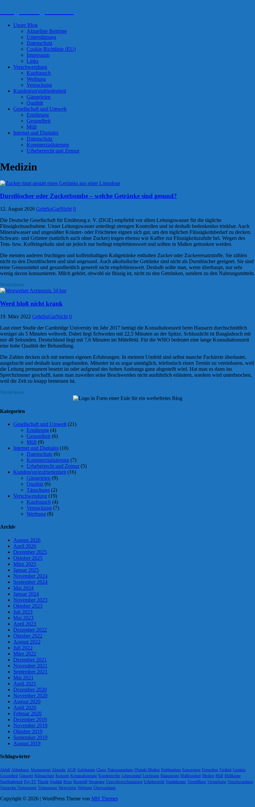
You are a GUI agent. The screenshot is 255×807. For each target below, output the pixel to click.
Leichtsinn (151, 775)
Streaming (97, 781)
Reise (67, 781)
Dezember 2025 (30, 552)
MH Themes (104, 798)
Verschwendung (30, 67)
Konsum (62, 775)
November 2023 (30, 600)
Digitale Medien (147, 769)
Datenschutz (39, 43)
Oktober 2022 (27, 636)
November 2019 (30, 725)
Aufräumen (86, 769)
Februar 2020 (27, 713)
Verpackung (39, 85)
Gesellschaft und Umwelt (39, 109)
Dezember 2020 (30, 689)
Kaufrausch (39, 73)
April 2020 (24, 707)
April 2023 (24, 624)
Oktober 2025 (27, 558)
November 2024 (30, 576)
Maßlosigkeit (190, 775)
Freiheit (225, 769)
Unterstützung (41, 37)
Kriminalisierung (83, 775)
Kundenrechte (109, 775)
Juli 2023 (23, 612)
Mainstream (169, 775)
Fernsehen (210, 769)
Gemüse (239, 769)
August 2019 (27, 743)
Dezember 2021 (30, 659)
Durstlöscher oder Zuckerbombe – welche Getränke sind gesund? (88, 195)
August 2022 (27, 642)
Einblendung (171, 769)
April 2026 (24, 546)
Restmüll (80, 781)
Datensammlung (120, 769)
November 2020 (30, 695)
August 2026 (27, 540)
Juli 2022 (23, 648)
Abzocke (59, 769)
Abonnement (40, 769)
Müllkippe (232, 775)
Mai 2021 (23, 677)
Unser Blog (25, 25)
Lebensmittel (131, 775)
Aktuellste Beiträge (47, 31)
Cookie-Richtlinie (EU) (51, 49)
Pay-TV (30, 781)
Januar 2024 (26, 594)
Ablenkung (20, 769)
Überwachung (104, 787)
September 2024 (30, 582)
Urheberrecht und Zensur (53, 150)
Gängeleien (38, 97)
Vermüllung (196, 781)
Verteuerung (47, 787)
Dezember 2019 (30, 719)
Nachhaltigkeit (11, 781)
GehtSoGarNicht (54, 209)
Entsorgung (191, 769)
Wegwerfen (67, 787)
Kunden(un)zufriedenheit (39, 91)
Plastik (43, 781)
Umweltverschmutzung (124, 781)
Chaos (101, 769)
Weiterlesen (12, 284)
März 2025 (24, 564)
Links (33, 61)
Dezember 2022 (30, 630)
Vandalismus (176, 781)
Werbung (36, 79)
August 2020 (27, 701)
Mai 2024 (23, 588)
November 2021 (30, 665)
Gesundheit (38, 121)
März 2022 (24, 653)
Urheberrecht (154, 781)
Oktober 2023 (27, 606)
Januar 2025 (26, 570)
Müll (32, 127)
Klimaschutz (44, 775)
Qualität (35, 103)
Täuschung (38, 490)
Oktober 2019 (27, 731)
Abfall (5, 769)
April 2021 (24, 683)
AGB (71, 769)
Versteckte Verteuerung (18, 787)
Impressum (38, 55)
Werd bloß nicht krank (31, 303)
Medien (208, 775)
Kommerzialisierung (48, 145)
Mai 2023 (23, 618)
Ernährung (38, 115)
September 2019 (30, 737)
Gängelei (26, 775)
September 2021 (30, 671)
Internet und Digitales (35, 133)
